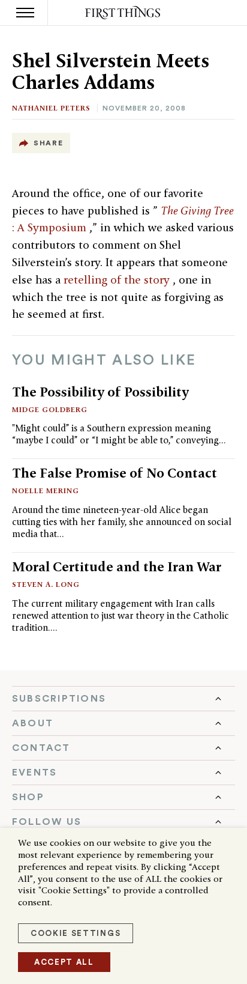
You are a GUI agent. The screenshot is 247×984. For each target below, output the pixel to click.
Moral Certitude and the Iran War (116, 566)
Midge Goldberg (50, 409)
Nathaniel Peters (51, 107)
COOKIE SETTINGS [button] (76, 933)
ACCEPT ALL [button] (64, 962)
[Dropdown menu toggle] (123, 699)
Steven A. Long (46, 584)
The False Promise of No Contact (114, 472)
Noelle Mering (45, 490)
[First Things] (123, 13)
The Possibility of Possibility (100, 391)
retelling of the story (118, 280)
